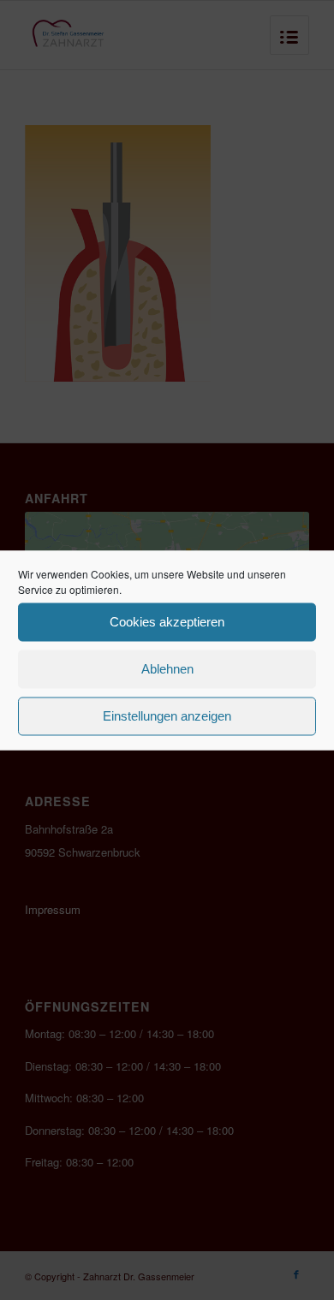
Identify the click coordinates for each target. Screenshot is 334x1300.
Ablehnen (167, 669)
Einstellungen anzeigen (167, 716)
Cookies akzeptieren (167, 621)
